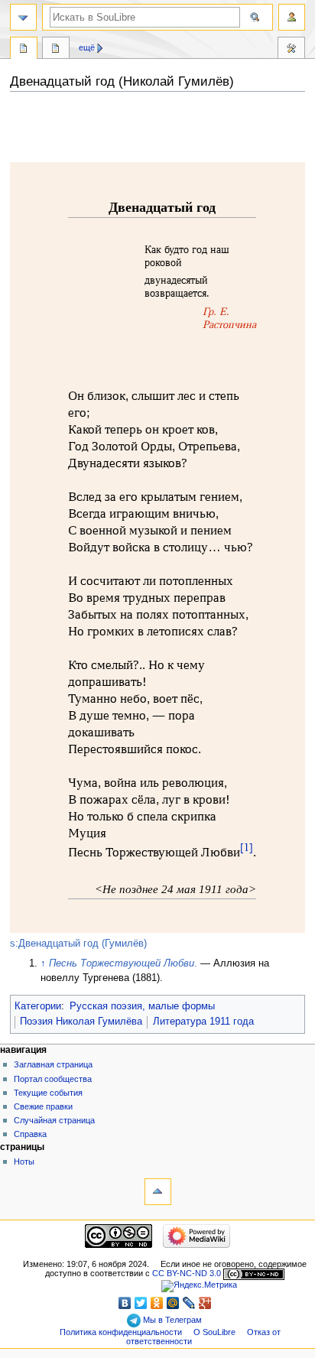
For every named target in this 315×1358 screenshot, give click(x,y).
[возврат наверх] (158, 1191)
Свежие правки (43, 1106)
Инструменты (291, 49)
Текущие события (48, 1092)
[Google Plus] (205, 1303)
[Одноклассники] (157, 1303)
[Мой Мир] (173, 1303)
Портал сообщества (53, 1078)
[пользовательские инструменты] (291, 17)
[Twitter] (141, 1303)
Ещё (87, 47)
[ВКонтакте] (125, 1303)
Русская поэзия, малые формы (142, 1006)
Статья (24, 49)
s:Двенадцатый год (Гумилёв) (78, 943)
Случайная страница (54, 1120)
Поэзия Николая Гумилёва (81, 1021)
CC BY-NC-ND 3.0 (186, 1273)
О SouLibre (214, 1332)
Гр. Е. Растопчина (229, 317)
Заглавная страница (53, 1064)
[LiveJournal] (189, 1303)
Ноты (24, 1161)
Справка (30, 1134)
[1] (246, 847)
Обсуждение (56, 49)
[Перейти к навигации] (23, 17)
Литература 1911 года (203, 1021)
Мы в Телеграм (171, 1319)
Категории (38, 1006)
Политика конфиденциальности (121, 1332)
